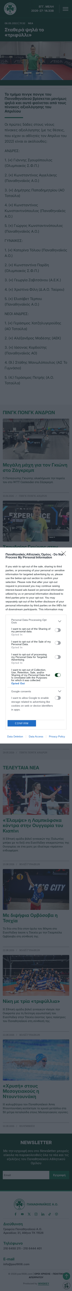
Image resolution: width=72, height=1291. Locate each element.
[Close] (64, 554)
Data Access (36, 736)
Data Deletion (15, 736)
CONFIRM (22, 723)
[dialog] (36, 645)
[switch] (58, 630)
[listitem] (36, 621)
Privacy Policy (57, 736)
